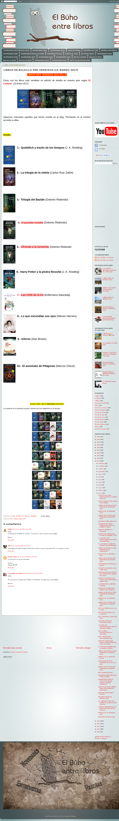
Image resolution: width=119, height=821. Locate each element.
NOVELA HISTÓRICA (109, 50)
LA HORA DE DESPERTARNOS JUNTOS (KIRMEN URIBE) (107, 627)
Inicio (49, 648)
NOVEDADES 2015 (63, 57)
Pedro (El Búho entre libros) (105, 257)
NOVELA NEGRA (74, 50)
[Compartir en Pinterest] (49, 516)
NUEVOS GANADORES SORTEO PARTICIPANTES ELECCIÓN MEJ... (107, 642)
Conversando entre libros (15, 573)
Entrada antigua (83, 648)
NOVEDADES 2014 (42, 60)
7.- (30, 294)
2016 (98, 721)
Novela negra (99, 422)
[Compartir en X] (45, 516)
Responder (11, 540)
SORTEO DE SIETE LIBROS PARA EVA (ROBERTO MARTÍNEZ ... (107, 688)
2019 (98, 455)
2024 (98, 442)
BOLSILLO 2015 (25, 60)
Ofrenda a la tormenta (35, 246)
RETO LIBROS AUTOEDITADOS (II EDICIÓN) (105, 632)
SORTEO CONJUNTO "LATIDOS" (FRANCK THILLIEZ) (110, 354)
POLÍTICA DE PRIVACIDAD (80, 60)
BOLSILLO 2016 (9, 60)
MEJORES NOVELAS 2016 (106, 717)
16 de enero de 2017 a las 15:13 (20, 545)
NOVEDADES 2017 (28, 57)
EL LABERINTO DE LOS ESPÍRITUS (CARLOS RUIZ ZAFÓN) (107, 702)
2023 (98, 445)
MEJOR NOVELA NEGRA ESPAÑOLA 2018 (109, 364)
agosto (100, 474)
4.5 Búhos (97, 398)
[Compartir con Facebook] (47, 516)
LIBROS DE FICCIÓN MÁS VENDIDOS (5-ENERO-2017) (106, 668)
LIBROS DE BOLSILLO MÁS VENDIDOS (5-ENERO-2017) (107, 652)
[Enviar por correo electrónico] (42, 516)
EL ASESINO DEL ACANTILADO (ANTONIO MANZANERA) (107, 539)
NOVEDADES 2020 (10, 54)
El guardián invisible (32, 222)
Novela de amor (100, 415)
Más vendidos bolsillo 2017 (18, 519)
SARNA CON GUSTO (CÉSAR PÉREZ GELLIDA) (109, 289)
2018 (98, 458)
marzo (100, 487)
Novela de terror (100, 417)
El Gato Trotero (12, 557)
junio (100, 479)
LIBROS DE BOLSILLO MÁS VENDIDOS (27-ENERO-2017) (107, 507)
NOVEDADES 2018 (10, 57)
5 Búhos (97, 400)
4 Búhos (97, 396)
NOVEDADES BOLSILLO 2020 (32, 54)
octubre (100, 469)
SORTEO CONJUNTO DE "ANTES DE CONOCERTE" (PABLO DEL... (107, 580)
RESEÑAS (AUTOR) (91, 50)
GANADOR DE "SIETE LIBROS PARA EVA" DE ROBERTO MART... (106, 525)
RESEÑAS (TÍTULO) (54, 54)
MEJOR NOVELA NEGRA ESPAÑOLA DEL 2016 (109, 373)
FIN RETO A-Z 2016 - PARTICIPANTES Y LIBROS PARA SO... (107, 497)
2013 (98, 729)
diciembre (101, 463)
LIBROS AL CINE (71, 54)
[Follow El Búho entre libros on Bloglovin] (103, 156)
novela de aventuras (101, 429)
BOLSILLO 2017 (95, 57)
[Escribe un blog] (43, 516)
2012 (98, 732)
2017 (98, 461)
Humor (97, 405)
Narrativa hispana (100, 410)
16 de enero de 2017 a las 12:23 (21, 529)
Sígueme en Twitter (96, 149)
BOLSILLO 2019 (80, 57)
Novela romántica (100, 424)
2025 (98, 439)
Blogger (73, 816)
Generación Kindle (100, 403)
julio (99, 477)
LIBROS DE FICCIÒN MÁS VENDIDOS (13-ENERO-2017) (106, 604)
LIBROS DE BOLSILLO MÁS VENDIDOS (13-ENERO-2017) (107, 594)
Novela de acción (100, 412)
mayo (100, 482)
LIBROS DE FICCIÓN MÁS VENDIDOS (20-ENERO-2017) (107, 560)
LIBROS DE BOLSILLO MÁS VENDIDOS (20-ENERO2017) (107, 550)
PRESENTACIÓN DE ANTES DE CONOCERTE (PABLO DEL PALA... (107, 574)
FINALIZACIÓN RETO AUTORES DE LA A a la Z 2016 (107, 662)
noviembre (101, 466)
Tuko (9, 545)
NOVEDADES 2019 (104, 54)
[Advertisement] (47, 631)
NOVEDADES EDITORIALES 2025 (16, 50)
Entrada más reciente (12, 648)
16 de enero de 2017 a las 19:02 (32, 573)
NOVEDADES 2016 (46, 57)
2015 (98, 724)
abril (99, 485)
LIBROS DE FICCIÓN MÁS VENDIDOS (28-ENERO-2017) (107, 517)
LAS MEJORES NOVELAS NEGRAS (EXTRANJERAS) (109, 318)
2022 (98, 447)
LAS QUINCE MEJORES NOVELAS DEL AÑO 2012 (109, 270)
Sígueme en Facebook (96, 145)
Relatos (97, 426)
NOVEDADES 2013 (59, 60)
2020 (99, 453)
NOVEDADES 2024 (40, 50)
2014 (98, 726)
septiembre (102, 471)
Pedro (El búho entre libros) (105, 260)
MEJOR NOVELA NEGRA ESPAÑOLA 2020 (109, 308)
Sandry (10, 529)
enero (100, 493)
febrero (100, 490)
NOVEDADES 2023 (57, 50)
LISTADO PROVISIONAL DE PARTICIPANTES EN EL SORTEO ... (107, 708)
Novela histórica (100, 419)
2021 (98, 450)
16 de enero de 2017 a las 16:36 (27, 557)
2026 (98, 437)
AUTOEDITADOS (87, 54)
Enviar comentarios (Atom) (19, 652)
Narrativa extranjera (101, 408)
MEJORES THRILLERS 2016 (107, 521)
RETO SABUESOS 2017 (105, 672)
